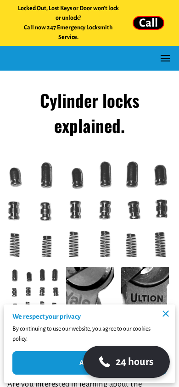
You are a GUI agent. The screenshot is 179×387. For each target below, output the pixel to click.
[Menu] (165, 58)
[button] (126, 362)
